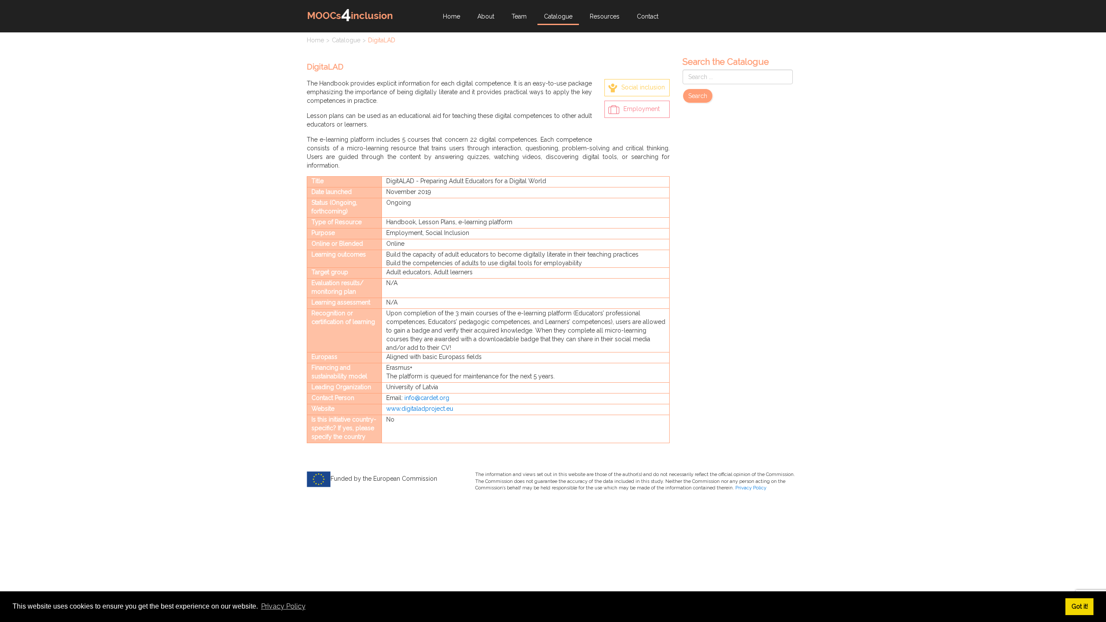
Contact (647, 16)
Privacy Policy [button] (283, 606)
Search (697, 95)
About (485, 16)
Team (519, 16)
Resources (605, 16)
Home (451, 16)
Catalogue (558, 16)
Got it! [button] (1079, 606)
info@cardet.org (426, 397)
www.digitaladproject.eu (419, 408)
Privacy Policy (750, 488)
